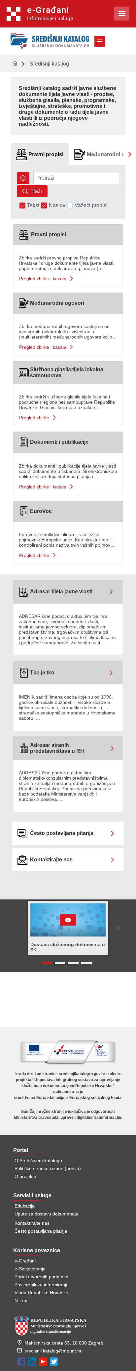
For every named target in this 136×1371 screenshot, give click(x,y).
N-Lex (21, 1300)
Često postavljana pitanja (41, 1231)
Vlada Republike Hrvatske (41, 1292)
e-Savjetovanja (30, 1268)
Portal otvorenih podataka (41, 1276)
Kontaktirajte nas (32, 1223)
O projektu (25, 1176)
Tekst (33, 205)
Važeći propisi (91, 205)
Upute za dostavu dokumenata (47, 1213)
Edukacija (25, 1206)
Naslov (57, 205)
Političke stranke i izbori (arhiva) (48, 1168)
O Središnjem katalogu (38, 1160)
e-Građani (25, 1260)
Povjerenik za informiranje (42, 1284)
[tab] (40, 154)
